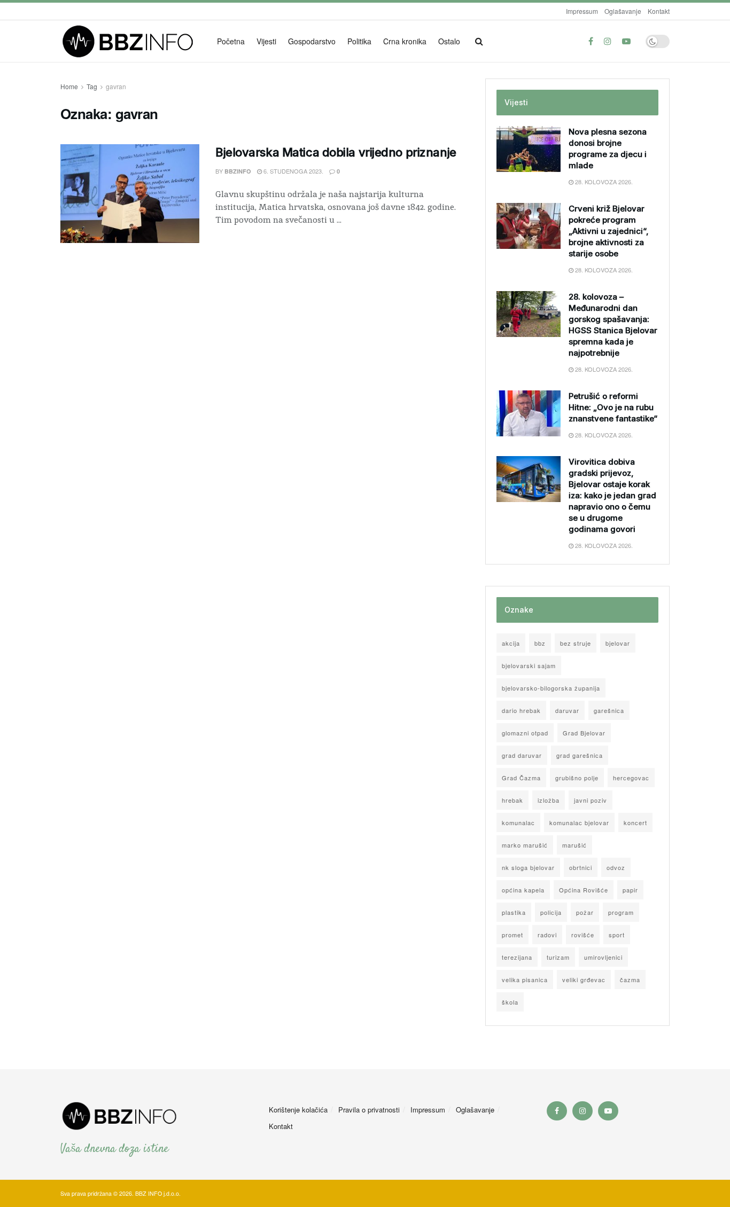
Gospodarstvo (312, 41)
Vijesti (266, 41)
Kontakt (659, 10)
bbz (540, 643)
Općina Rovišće (583, 889)
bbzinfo (237, 171)
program (621, 912)
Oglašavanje (622, 10)
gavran (116, 86)
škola (510, 1002)
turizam (558, 957)
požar (585, 912)
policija (551, 912)
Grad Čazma (521, 777)
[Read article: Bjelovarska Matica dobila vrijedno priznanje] (129, 194)
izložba (549, 800)
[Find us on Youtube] (626, 41)
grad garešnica (579, 755)
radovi (547, 934)
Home (69, 86)
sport (617, 934)
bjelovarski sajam (529, 665)
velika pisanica (525, 979)
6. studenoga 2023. (292, 171)
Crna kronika (404, 41)
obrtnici (580, 867)
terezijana (517, 957)
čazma (630, 979)
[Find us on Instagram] (607, 41)
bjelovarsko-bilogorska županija (551, 688)
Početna (231, 41)
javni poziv (590, 800)
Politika (359, 41)
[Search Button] (479, 41)
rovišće (582, 934)
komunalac (518, 822)
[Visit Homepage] (131, 41)
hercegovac (631, 777)
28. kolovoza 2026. (603, 181)
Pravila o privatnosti (369, 1109)
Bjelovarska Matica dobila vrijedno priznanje (335, 152)
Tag (92, 86)
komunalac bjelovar (579, 822)
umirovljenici (603, 957)
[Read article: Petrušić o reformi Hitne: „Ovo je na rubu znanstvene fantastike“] (528, 413)
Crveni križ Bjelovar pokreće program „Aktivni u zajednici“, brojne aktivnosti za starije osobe (609, 230)
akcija (511, 643)
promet (512, 934)
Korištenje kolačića (298, 1109)
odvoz (616, 867)
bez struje (575, 643)
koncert (635, 822)
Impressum (582, 10)
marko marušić (525, 845)
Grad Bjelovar (584, 732)
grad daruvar (522, 755)
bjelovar (617, 643)
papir (630, 889)
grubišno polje (577, 777)
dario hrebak (521, 710)
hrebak (512, 800)
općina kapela (523, 889)
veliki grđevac (583, 979)
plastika (514, 912)
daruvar (567, 710)
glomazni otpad (525, 732)
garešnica (609, 710)
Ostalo (449, 41)
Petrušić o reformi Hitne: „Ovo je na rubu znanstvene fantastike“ (613, 407)
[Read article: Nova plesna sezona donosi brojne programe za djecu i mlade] (528, 149)
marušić (574, 845)
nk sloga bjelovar (528, 867)
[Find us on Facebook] (590, 41)
